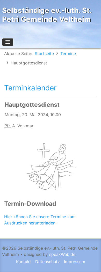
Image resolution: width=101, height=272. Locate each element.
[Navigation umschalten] (7, 42)
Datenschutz (47, 261)
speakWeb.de (62, 254)
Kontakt (23, 261)
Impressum (74, 261)
